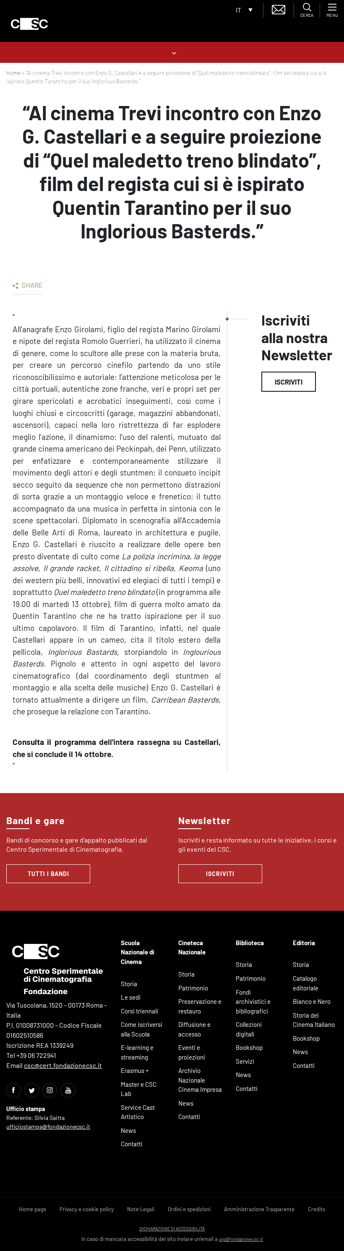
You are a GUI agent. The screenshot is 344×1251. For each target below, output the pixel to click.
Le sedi (131, 997)
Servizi (245, 1061)
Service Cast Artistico (138, 1112)
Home (13, 73)
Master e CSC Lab (138, 1089)
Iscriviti (288, 381)
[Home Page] (29, 23)
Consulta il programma (54, 742)
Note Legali (140, 1209)
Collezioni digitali (249, 1029)
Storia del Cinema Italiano (314, 1020)
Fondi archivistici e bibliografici (253, 1001)
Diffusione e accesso (194, 1029)
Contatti (132, 1144)
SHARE (31, 285)
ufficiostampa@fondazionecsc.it (48, 1126)
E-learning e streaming (137, 1052)
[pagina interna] (172, 52)
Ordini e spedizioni (189, 1209)
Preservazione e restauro (200, 1006)
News (128, 1130)
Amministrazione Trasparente (259, 1209)
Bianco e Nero (312, 1001)
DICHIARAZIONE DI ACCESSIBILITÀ (172, 1228)
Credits (316, 1209)
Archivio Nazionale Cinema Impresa (200, 1080)
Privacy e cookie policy (87, 1209)
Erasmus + (135, 1070)
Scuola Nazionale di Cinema (137, 952)
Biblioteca (250, 942)
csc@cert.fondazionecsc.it (63, 1065)
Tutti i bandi (48, 873)
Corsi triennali (139, 1011)
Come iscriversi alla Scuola (141, 1029)
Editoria (304, 942)
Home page (32, 1209)
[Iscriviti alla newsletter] (278, 9)
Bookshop (249, 1047)
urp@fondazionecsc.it (241, 1239)
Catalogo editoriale (305, 983)
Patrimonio (193, 988)
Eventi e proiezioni (191, 1052)
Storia (129, 983)
